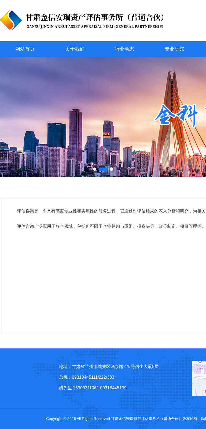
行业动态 (124, 49)
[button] (94, 169)
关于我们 (74, 49)
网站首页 (25, 49)
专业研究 (174, 49)
